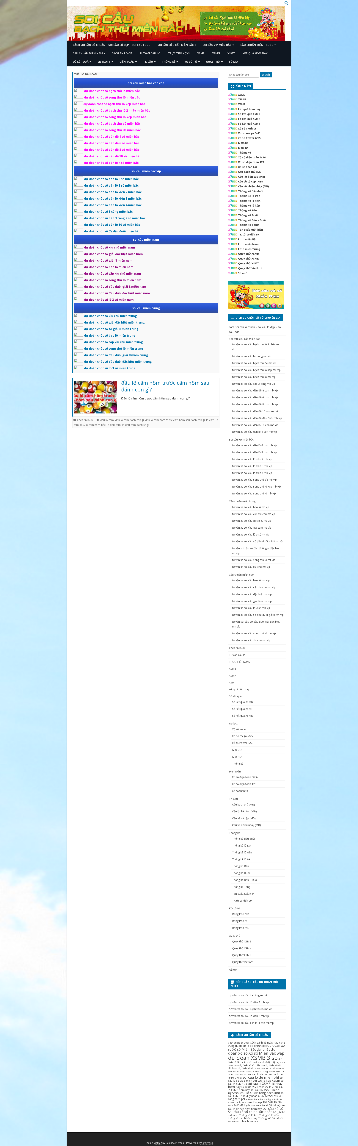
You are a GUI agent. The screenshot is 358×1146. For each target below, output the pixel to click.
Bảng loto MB (240, 914)
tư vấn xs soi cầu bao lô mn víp (251, 580)
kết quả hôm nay (255, 53)
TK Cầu (148, 61)
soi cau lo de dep (258, 1074)
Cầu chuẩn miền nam (88, 53)
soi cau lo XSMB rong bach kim (257, 1093)
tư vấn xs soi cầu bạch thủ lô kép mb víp (256, 370)
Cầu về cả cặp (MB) (250, 181)
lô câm (210, 420)
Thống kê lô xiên (249, 200)
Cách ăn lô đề (122, 53)
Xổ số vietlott (240, 729)
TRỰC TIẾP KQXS (179, 53)
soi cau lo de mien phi (261, 1077)
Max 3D (243, 143)
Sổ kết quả (81, 61)
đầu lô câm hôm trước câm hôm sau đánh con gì (175, 420)
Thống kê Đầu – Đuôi (252, 220)
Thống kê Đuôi (248, 215)
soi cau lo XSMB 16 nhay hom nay (255, 1085)
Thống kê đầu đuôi (250, 191)
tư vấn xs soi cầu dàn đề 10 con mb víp (255, 411)
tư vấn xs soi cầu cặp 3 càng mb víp (253, 383)
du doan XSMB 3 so (253, 1057)
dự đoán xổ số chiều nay (252, 1065)
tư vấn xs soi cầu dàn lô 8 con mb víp (254, 452)
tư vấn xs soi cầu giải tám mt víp (251, 527)
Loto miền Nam (248, 244)
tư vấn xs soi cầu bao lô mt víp (250, 507)
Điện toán (127, 61)
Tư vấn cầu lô (149, 53)
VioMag (158, 1143)
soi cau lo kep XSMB (266, 1080)
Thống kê (168, 61)
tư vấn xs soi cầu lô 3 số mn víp (251, 608)
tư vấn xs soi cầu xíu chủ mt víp (251, 567)
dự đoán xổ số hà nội (249, 1068)
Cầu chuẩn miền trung (256, 45)
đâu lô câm (107, 420)
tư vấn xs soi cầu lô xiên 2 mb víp (252, 459)
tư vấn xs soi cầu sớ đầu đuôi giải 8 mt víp (257, 541)
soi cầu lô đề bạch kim (241, 1105)
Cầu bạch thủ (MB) (250, 172)
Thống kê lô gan (249, 196)
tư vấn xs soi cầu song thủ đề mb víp (254, 479)
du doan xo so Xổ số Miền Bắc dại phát (256, 1047)
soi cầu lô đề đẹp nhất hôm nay (256, 1106)
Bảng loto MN (240, 928)
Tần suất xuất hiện (250, 229)
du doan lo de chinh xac (251, 1045)
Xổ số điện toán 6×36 (245, 777)
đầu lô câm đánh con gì (129, 420)
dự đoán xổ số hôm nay (272, 1068)
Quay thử (213, 61)
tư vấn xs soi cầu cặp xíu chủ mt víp (253, 514)
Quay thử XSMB (248, 253)
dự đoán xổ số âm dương (240, 1071)
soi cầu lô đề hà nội (268, 1105)
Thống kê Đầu (247, 210)
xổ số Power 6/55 (249, 138)
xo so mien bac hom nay (243, 1121)
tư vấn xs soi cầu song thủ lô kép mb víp (256, 486)
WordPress (206, 1143)
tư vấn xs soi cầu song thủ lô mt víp (253, 560)
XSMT (231, 53)
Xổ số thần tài (247, 167)
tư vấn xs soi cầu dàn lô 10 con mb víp (255, 425)
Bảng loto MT (240, 921)
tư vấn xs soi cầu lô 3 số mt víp (250, 534)
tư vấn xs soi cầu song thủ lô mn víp (254, 633)
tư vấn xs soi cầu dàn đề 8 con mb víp (255, 404)
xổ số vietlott (247, 128)
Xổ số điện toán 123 (251, 162)
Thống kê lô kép (249, 205)
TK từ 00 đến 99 (248, 234)
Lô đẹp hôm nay (270, 1071)
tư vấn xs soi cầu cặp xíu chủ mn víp (254, 587)
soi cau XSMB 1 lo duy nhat (256, 1094)
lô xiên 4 (257, 1071)
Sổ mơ (242, 273)
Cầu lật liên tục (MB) (251, 176)
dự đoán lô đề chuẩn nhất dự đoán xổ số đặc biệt (254, 1060)
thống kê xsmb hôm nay (242, 1118)
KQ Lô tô (190, 61)
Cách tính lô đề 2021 (238, 1042)
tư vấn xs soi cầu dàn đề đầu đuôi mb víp (257, 418)
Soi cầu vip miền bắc (217, 45)
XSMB (201, 53)
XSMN (216, 53)
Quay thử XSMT (248, 263)
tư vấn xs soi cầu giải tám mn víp (252, 601)
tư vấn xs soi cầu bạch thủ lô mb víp (254, 377)
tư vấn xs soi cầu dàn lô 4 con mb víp (254, 431)
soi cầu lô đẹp (252, 1102)
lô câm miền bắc (96, 425)
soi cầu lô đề (272, 1102)
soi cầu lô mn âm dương (258, 1099)
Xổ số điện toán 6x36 (252, 157)
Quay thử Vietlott (250, 268)
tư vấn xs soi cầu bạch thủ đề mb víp (254, 363)
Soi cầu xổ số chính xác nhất (250, 1111)
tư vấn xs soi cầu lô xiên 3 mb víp (252, 466)
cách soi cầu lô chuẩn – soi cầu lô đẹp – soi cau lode (111, 45)
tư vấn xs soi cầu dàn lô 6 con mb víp (254, 445)
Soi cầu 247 (262, 1096)
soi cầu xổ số (273, 1108)
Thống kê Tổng (248, 225)
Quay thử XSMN (248, 258)
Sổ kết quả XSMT (249, 123)
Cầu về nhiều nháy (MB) (253, 186)
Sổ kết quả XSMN (249, 119)
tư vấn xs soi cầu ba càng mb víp (251, 356)
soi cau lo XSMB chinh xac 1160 (257, 1087)
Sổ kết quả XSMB (249, 114)
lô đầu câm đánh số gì (135, 425)
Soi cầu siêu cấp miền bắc (176, 45)
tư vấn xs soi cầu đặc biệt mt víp (251, 520)
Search (266, 74)
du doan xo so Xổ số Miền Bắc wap (256, 1051)
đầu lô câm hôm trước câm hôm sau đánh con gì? (165, 386)
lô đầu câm (114, 425)
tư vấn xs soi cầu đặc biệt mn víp (252, 594)
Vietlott (104, 61)
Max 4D (243, 147)
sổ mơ (233, 61)
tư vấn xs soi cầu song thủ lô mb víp (254, 493)
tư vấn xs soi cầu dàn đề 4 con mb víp (255, 390)
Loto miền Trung (249, 249)
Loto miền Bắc (247, 239)
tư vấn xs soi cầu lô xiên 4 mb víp (252, 473)
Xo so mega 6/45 (249, 133)
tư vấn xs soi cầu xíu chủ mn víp (251, 640)
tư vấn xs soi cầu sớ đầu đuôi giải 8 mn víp (258, 614)
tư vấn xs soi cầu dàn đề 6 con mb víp (255, 397)
